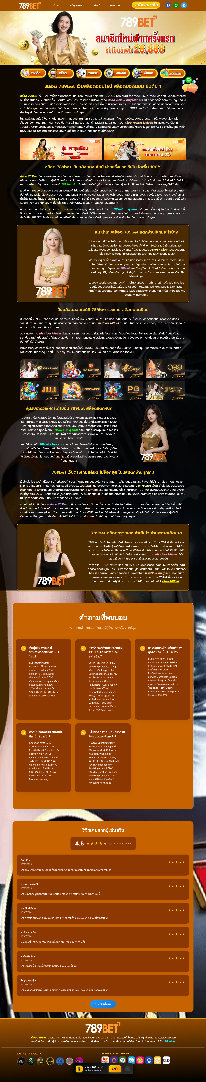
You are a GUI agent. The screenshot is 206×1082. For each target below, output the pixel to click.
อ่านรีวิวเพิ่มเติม (103, 1004)
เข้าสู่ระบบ (76, 5)
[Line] (176, 5)
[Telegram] (184, 5)
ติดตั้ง (115, 1068)
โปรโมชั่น (95, 5)
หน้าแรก (56, 5)
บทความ (115, 5)
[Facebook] (168, 5)
